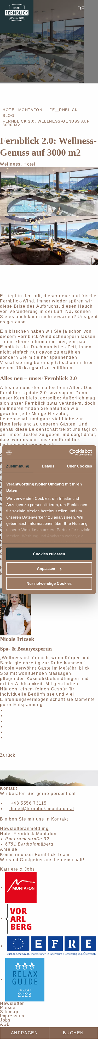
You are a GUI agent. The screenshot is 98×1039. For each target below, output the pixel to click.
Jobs (5, 1020)
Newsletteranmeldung (24, 828)
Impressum (12, 1016)
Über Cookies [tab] (79, 466)
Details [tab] (48, 466)
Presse (8, 1007)
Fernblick (63, 110)
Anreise (8, 849)
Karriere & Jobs (17, 869)
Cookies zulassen (49, 554)
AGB (5, 1024)
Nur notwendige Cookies (49, 583)
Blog (8, 115)
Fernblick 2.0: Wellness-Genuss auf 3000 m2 (46, 123)
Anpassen (46, 568)
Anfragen (24, 1033)
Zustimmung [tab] (17, 466)
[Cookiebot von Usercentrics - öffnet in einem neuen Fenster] (70, 452)
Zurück (7, 755)
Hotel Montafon (22, 110)
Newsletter (12, 1003)
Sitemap (9, 1012)
